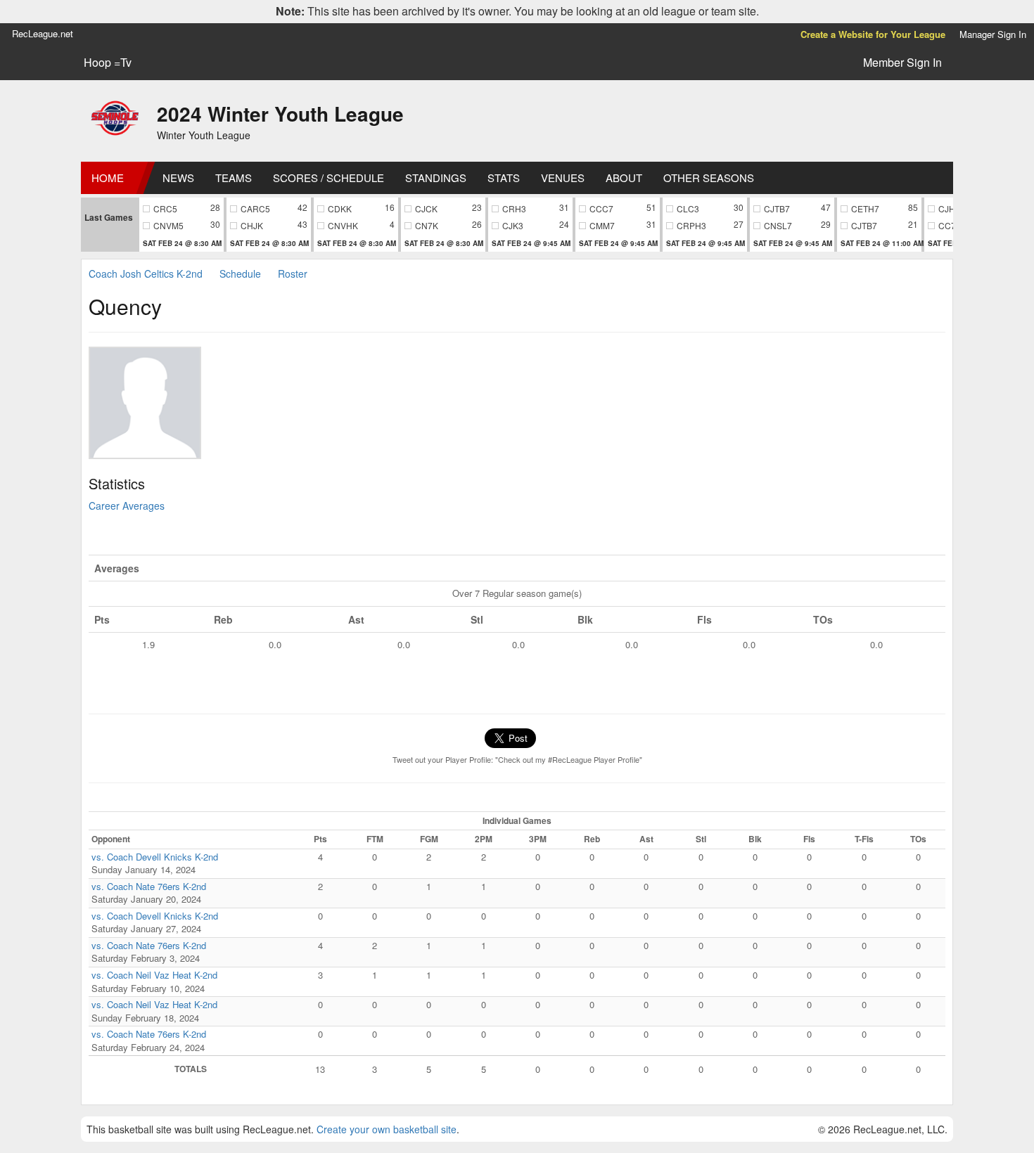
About (624, 177)
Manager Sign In (992, 34)
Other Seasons (708, 177)
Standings (435, 177)
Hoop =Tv (108, 62)
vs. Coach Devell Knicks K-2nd (154, 856)
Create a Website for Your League (872, 34)
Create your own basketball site (387, 1129)
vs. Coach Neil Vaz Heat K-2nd (154, 974)
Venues (563, 177)
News (178, 177)
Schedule (240, 273)
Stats (503, 177)
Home (107, 177)
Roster (292, 273)
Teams (233, 177)
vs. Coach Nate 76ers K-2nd (148, 886)
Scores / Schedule (328, 177)
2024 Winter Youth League (280, 113)
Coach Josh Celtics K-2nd (147, 273)
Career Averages (127, 505)
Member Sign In (902, 62)
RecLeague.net (42, 33)
